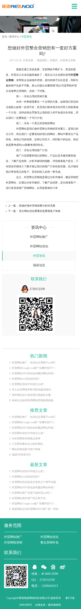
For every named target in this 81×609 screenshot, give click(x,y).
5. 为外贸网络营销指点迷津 (24, 438)
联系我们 (38, 279)
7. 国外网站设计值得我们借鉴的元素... (31, 394)
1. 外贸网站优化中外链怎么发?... (27, 471)
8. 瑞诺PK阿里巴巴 (20, 454)
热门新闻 (38, 356)
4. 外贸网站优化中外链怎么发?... (27, 433)
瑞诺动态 (39, 265)
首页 (4, 36)
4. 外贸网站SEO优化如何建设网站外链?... (32, 487)
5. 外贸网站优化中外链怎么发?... (27, 384)
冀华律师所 (54, 604)
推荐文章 (38, 410)
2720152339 (37, 289)
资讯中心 (14, 36)
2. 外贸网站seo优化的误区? (24, 476)
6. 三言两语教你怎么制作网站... (27, 443)
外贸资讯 (26, 36)
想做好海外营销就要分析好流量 (37, 205)
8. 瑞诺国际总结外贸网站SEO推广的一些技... (34, 508)
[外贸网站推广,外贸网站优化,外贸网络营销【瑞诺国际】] (18, 6)
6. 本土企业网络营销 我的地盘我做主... (31, 389)
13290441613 (49, 585)
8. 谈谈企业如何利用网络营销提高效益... (32, 400)
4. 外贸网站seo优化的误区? (24, 378)
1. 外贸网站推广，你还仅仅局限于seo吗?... (33, 362)
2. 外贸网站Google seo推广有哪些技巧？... (33, 367)
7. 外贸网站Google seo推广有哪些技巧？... (33, 503)
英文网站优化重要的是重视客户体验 (39, 211)
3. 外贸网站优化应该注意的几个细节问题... (33, 482)
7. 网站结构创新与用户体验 (24, 449)
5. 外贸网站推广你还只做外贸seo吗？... (31, 492)
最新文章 (38, 464)
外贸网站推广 (39, 236)
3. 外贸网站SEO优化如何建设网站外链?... (32, 373)
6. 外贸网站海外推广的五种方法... (28, 498)
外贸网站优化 (39, 246)
